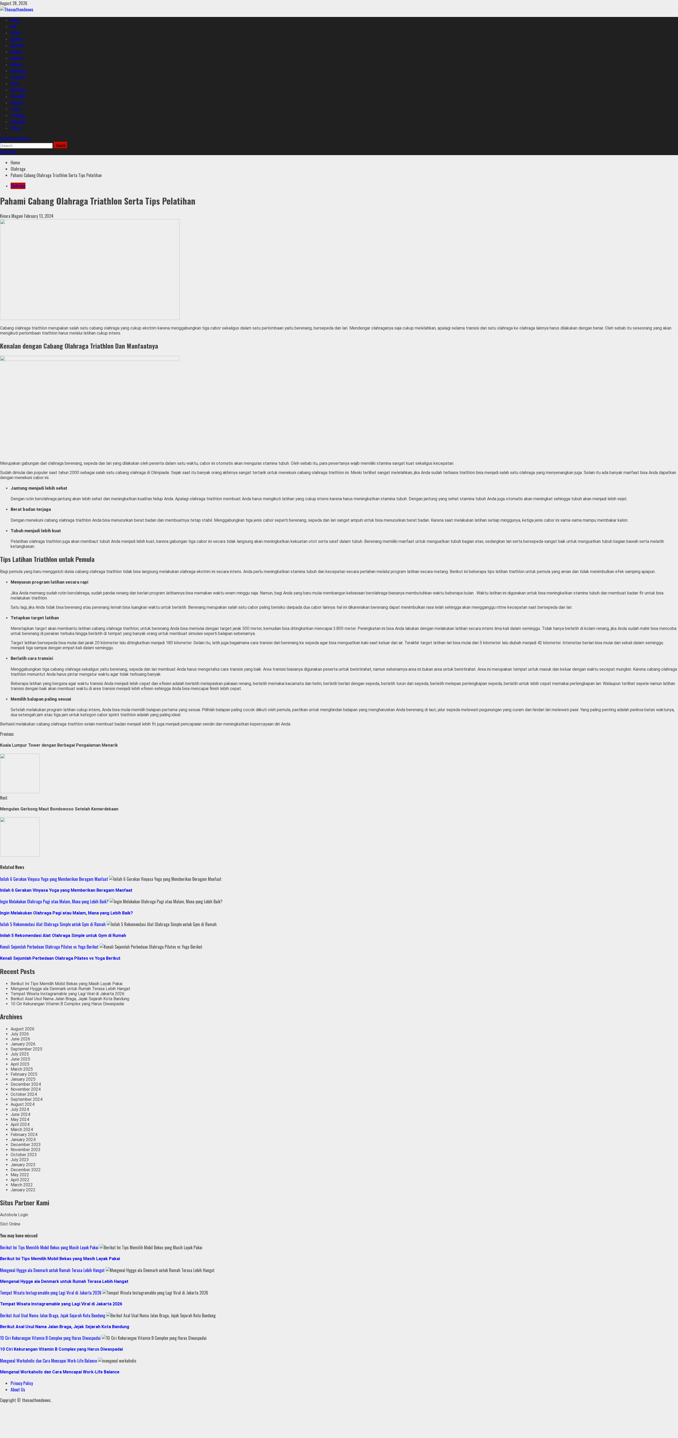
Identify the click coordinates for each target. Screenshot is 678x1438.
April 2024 (20, 1124)
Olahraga (18, 90)
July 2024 (20, 1109)
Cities (15, 33)
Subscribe (8, 152)
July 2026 (20, 1033)
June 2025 (20, 1059)
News (15, 83)
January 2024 (23, 1139)
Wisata (16, 128)
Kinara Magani (12, 216)
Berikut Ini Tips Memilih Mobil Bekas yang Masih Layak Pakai (66, 983)
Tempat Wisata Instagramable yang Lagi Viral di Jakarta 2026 (67, 993)
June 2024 (20, 1114)
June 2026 (20, 1039)
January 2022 (23, 1189)
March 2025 (22, 1069)
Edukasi (17, 39)
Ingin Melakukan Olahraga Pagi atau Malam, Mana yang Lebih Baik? (54, 901)
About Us (18, 1389)
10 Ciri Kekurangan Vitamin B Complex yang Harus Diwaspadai (67, 1003)
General (17, 58)
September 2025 (26, 1049)
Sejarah (17, 103)
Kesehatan (19, 71)
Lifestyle (18, 77)
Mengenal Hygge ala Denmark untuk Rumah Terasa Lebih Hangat (70, 988)
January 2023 (23, 1164)
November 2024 (26, 1089)
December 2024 (26, 1084)
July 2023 (20, 1159)
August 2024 (22, 1104)
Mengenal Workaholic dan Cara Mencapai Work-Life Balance (48, 1361)
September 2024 (26, 1099)
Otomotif (18, 96)
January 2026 (23, 1044)
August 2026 (22, 1028)
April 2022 (20, 1179)
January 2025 (23, 1079)
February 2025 (24, 1074)
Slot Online (10, 1224)
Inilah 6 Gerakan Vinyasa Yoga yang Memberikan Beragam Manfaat (54, 879)
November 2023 (26, 1149)
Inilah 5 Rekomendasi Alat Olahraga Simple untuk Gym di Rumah (53, 924)
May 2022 (20, 1174)
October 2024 (24, 1094)
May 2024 (20, 1119)
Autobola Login (14, 1214)
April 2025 (20, 1064)
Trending (18, 115)
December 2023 (26, 1144)
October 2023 (24, 1154)
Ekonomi (17, 45)
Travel (15, 109)
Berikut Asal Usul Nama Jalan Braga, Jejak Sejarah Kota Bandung (70, 998)
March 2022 (22, 1184)
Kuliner (16, 64)
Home (15, 20)
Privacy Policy (22, 1383)
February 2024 (24, 1134)
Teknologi (18, 122)
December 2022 (26, 1169)
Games (16, 52)
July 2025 (20, 1054)
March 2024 (22, 1129)
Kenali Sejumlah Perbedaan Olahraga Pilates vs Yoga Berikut (49, 947)
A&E (14, 26)
